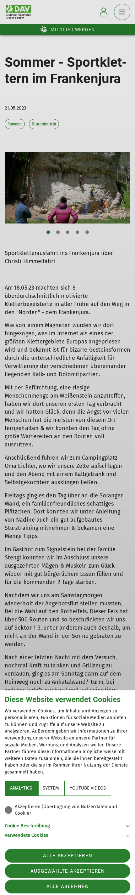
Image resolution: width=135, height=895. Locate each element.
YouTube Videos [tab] (88, 788)
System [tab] (51, 788)
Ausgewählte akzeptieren (67, 871)
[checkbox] (67, 810)
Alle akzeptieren (67, 855)
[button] (67, 825)
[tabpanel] (67, 820)
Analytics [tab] (21, 788)
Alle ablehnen (67, 886)
